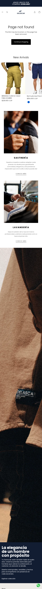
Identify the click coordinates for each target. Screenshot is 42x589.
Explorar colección (8, 579)
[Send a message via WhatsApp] (38, 585)
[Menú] (2, 12)
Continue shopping (21, 42)
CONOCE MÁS (21, 174)
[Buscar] (7, 12)
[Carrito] (39, 12)
